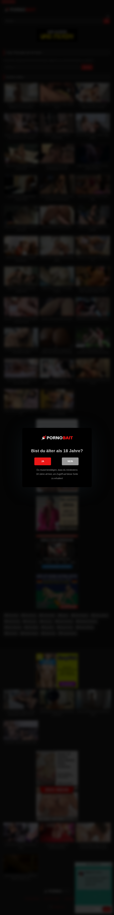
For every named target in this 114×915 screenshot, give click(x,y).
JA (42, 461)
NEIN (70, 461)
